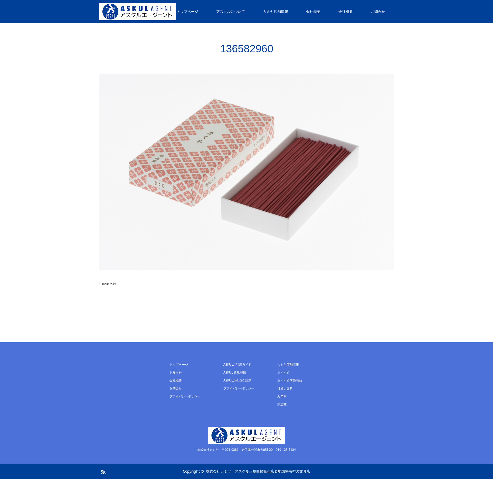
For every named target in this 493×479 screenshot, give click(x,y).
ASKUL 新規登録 (234, 372)
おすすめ (283, 372)
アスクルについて (230, 11)
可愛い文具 (285, 388)
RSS (103, 471)
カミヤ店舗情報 (275, 11)
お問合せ (378, 11)
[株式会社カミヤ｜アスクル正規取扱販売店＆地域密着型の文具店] (137, 11)
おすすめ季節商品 (289, 380)
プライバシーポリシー (184, 396)
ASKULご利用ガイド (237, 364)
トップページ (187, 11)
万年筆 (282, 396)
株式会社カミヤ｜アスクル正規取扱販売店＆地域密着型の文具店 (258, 471)
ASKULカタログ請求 (237, 380)
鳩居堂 (282, 404)
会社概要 (313, 11)
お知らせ (175, 372)
